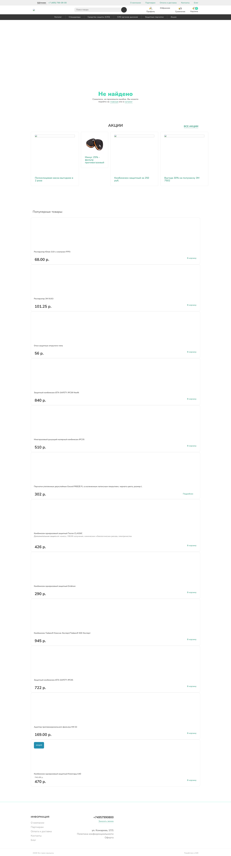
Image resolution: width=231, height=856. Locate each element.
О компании (135, 2)
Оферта (109, 837)
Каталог (58, 17)
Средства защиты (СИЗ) (99, 17)
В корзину (191, 258)
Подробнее (188, 494)
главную (114, 101)
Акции (173, 17)
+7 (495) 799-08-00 (57, 2)
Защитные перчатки (154, 17)
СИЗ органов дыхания (127, 17)
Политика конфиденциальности (95, 834)
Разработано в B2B (191, 853)
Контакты (185, 2)
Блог (196, 2)
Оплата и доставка (168, 2)
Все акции (191, 126)
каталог (129, 101)
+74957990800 (103, 817)
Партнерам (150, 2)
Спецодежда (75, 17)
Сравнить (194, 225)
